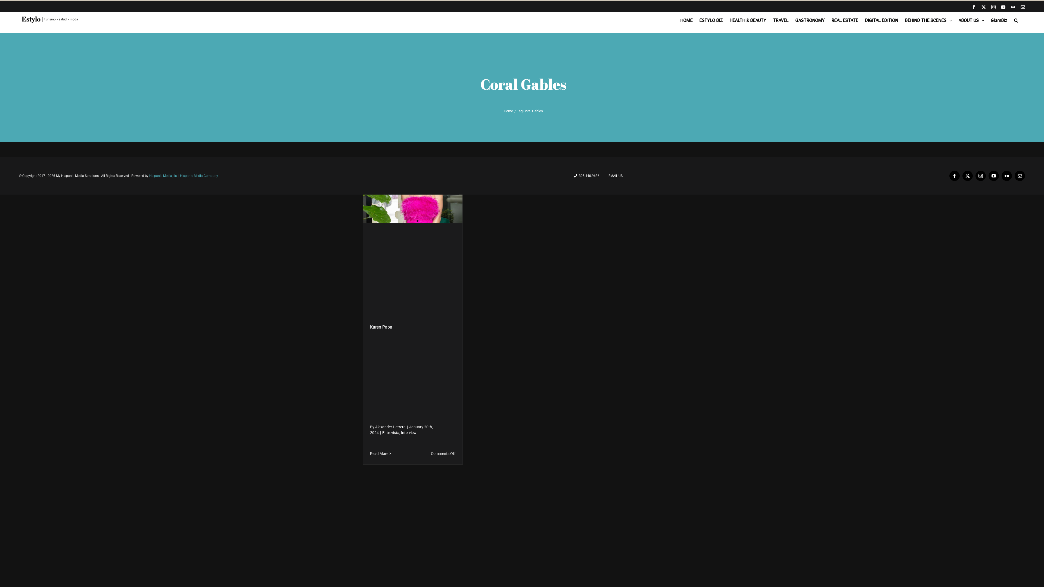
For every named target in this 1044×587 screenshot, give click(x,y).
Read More (379, 453)
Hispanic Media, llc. (163, 176)
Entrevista (390, 432)
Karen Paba (381, 327)
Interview (409, 432)
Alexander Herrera (390, 427)
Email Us (615, 176)
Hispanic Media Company (199, 176)
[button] (1016, 20)
